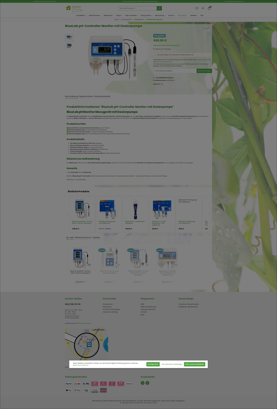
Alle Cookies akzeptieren (194, 364)
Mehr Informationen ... (81, 365)
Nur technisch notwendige (172, 364)
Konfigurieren (153, 364)
